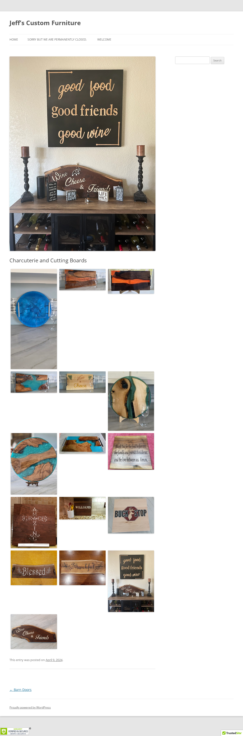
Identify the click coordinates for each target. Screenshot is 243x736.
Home (13, 39)
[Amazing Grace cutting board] (34, 522)
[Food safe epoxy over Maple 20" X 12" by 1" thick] (82, 382)
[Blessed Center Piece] (34, 568)
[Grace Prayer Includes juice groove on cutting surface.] (131, 451)
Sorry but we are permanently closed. (57, 39)
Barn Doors (20, 689)
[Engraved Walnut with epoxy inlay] (82, 508)
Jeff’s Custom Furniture (45, 23)
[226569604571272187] (82, 443)
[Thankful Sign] (82, 568)
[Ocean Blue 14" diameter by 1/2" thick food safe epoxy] (34, 319)
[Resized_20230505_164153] (34, 631)
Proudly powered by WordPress (30, 707)
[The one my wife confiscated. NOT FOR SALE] (34, 464)
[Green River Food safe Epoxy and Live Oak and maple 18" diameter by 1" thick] (131, 401)
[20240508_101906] (131, 515)
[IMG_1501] (131, 581)
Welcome (104, 39)
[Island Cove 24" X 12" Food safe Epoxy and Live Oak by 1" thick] (34, 382)
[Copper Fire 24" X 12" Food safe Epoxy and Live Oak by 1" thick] (82, 279)
